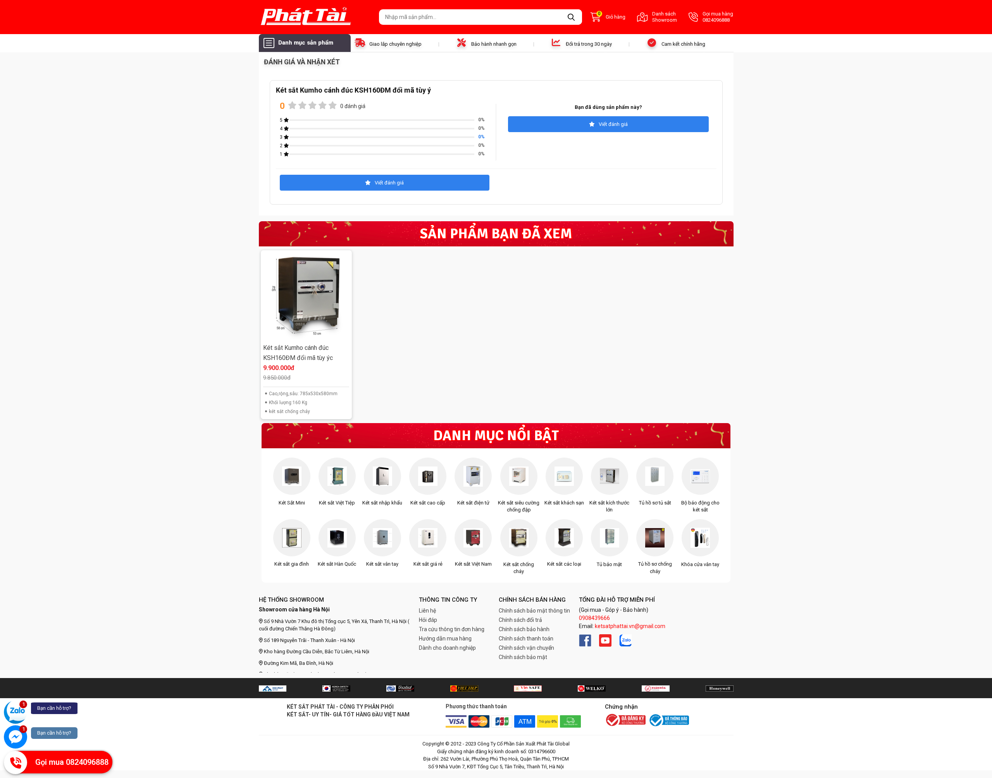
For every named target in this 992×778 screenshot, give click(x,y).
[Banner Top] (272, 688)
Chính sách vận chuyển (526, 648)
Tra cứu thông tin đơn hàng (451, 629)
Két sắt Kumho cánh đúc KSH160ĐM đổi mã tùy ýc (298, 352)
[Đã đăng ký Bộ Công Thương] (625, 720)
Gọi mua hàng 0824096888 (718, 17)
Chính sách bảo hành (524, 629)
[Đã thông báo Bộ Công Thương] (668, 720)
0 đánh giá (352, 106)
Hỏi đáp (428, 620)
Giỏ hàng (611, 16)
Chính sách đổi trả (520, 620)
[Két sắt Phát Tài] (316, 17)
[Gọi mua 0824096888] (15, 762)
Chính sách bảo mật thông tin (534, 611)
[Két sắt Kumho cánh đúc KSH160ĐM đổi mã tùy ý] (306, 296)
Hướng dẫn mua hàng (445, 638)
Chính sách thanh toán (526, 638)
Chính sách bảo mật (523, 657)
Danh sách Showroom (664, 17)
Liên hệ (427, 611)
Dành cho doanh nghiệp (447, 648)
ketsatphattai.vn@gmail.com (630, 626)
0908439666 (594, 618)
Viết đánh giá (613, 124)
